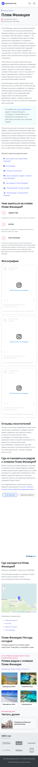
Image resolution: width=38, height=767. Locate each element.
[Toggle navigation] (34, 3)
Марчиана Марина (27, 495)
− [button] (4, 589)
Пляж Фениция (10, 495)
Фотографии (10, 166)
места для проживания (22, 109)
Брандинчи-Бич (9, 704)
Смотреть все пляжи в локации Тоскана (14, 669)
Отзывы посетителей (14, 171)
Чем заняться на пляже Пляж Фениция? (15, 160)
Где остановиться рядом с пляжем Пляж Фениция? (17, 177)
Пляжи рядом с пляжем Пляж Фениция (15, 194)
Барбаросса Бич (9, 686)
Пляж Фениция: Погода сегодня (17, 188)
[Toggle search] (30, 3)
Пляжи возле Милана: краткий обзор (22, 723)
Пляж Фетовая (27, 686)
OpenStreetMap (21, 612)
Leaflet (13, 612)
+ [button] (4, 586)
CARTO (34, 612)
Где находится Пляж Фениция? (16, 183)
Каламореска (27, 704)
